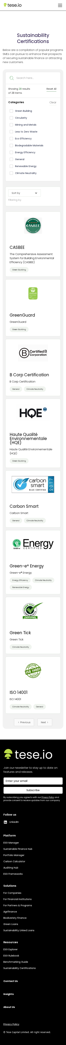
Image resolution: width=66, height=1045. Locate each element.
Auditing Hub (10, 867)
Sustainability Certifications (19, 968)
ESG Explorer (10, 949)
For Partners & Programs (17, 905)
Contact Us (10, 981)
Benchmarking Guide (15, 962)
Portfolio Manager (13, 855)
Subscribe (33, 790)
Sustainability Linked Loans (18, 930)
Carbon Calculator (14, 861)
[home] (12, 5)
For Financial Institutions (17, 899)
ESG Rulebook (11, 955)
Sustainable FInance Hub (17, 849)
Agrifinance (10, 911)
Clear (52, 102)
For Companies (12, 893)
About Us (9, 1007)
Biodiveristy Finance (15, 918)
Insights (8, 994)
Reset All (51, 89)
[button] (59, 5)
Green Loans (10, 924)
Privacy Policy (11, 1024)
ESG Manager (11, 842)
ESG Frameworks (13, 874)
